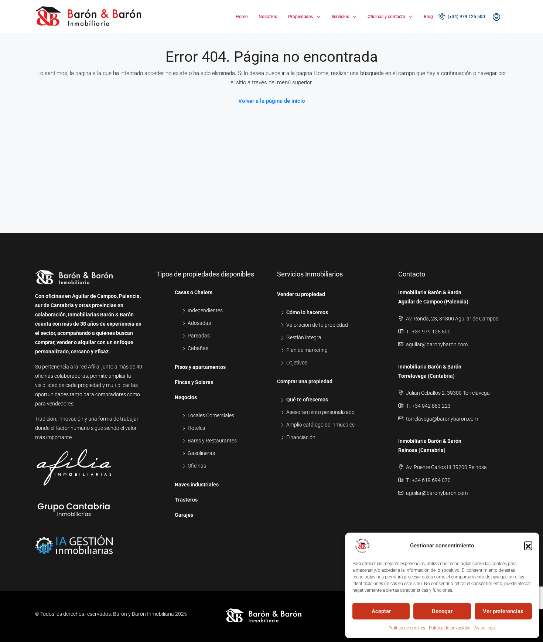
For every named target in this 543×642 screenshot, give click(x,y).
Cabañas (198, 348)
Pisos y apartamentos (200, 367)
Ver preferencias (503, 611)
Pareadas (199, 336)
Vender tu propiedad (301, 294)
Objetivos (296, 363)
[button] (528, 545)
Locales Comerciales (211, 415)
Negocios (186, 397)
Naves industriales (197, 485)
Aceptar (381, 611)
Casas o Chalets (193, 292)
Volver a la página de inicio (271, 101)
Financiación (300, 437)
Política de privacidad (450, 628)
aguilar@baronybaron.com (437, 344)
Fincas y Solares (194, 382)
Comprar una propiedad (304, 381)
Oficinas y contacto (386, 16)
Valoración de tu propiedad (317, 325)
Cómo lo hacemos (307, 312)
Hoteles (196, 428)
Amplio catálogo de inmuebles (320, 425)
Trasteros (186, 500)
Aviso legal (485, 628)
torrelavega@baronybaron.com (442, 419)
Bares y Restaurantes (212, 441)
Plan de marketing (307, 350)
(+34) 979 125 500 (466, 16)
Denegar (442, 611)
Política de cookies (407, 628)
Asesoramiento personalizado (320, 412)
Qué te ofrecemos (307, 399)
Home (241, 16)
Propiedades (300, 16)
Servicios (340, 16)
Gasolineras (201, 453)
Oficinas (197, 466)
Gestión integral (304, 337)
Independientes (205, 310)
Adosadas (199, 323)
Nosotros (268, 16)
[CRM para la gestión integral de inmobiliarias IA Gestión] (74, 540)
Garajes (184, 515)
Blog (428, 16)
